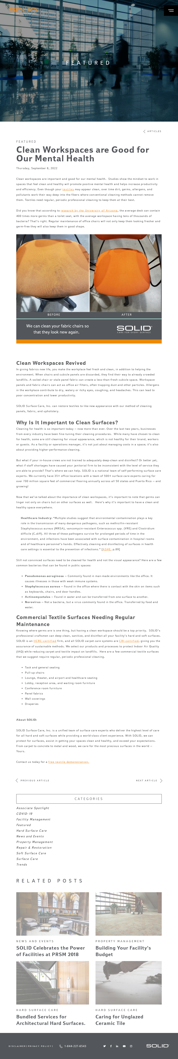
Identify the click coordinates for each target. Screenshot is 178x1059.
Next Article (146, 780)
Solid (24, 11)
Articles (154, 131)
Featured (26, 142)
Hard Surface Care (31, 831)
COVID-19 (24, 814)
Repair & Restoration (34, 847)
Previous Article (35, 780)
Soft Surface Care (31, 853)
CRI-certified (129, 641)
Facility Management (33, 819)
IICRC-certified (45, 641)
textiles (68, 189)
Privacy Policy (40, 1046)
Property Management (34, 842)
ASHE (107, 549)
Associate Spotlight (32, 808)
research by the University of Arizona (89, 210)
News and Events (30, 836)
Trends (21, 864)
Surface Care (27, 859)
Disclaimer (17, 1046)
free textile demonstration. (68, 761)
